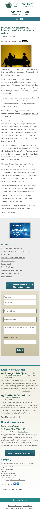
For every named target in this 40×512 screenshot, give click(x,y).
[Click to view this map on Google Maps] (17, 463)
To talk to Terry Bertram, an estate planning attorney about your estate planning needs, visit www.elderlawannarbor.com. (18, 198)
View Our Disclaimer (15, 506)
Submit (20, 350)
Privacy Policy (27, 506)
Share (19, 41)
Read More (26, 391)
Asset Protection (7, 277)
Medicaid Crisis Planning (10, 273)
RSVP (3, 448)
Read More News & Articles (11, 417)
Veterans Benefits (7, 254)
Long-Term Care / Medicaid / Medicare (15, 251)
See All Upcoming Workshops (20, 453)
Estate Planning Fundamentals (12, 248)
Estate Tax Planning (8, 267)
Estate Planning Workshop (11, 426)
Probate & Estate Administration (13, 258)
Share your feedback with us (13, 489)
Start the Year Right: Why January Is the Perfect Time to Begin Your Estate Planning (21, 374)
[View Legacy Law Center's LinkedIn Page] (17, 484)
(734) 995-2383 (20, 12)
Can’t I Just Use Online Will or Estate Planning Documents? (19, 396)
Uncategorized (12, 212)
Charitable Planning (8, 261)
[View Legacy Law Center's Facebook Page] (14, 484)
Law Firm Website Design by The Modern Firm (20, 508)
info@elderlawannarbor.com (20, 14)
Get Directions (23, 432)
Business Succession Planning (12, 270)
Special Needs (6, 264)
